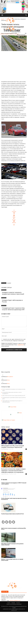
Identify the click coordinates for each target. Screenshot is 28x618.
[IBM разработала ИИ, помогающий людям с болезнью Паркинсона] (14, 436)
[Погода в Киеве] (12, 406)
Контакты (18, 602)
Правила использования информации (14, 604)
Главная (8, 602)
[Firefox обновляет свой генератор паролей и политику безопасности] (14, 492)
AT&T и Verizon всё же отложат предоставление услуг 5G (13, 395)
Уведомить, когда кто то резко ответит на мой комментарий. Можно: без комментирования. (13, 345)
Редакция (13, 602)
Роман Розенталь (4, 473)
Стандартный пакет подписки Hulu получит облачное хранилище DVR (13, 308)
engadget (9, 283)
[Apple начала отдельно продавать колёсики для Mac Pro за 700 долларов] (14, 522)
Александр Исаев (4, 449)
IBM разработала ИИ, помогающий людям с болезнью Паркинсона (12, 446)
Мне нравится (10, 376)
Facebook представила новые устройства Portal (12, 513)
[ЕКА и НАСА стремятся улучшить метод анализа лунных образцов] (14, 537)
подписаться (21, 344)
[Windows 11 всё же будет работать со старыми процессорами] (14, 553)
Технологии (4, 289)
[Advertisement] (14, 65)
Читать (8, 380)
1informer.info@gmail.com (15, 600)
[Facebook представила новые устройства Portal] (14, 507)
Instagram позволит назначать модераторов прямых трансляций (13, 293)
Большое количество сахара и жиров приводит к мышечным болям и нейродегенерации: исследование (13, 470)
